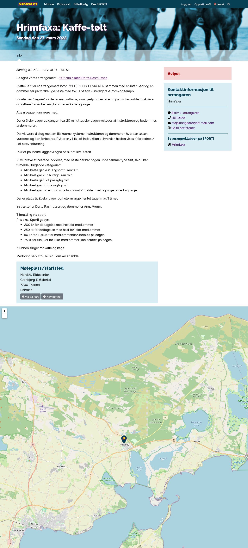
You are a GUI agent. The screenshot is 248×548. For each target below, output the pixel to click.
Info (19, 55)
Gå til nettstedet (183, 128)
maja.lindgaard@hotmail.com (192, 122)
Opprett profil (203, 4)
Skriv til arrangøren (185, 112)
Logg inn (186, 4)
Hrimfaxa (178, 144)
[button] (219, 4)
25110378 (178, 117)
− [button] (4, 316)
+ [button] (4, 311)
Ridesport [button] (64, 4)
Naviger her (53, 296)
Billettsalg (81, 4)
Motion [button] (49, 4)
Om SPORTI (99, 4)
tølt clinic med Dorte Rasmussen (83, 78)
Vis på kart (31, 296)
